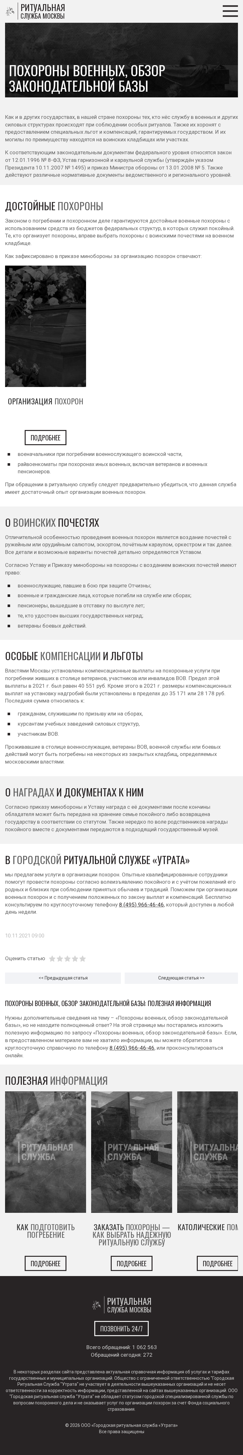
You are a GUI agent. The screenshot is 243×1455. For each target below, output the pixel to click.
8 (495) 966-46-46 (141, 904)
